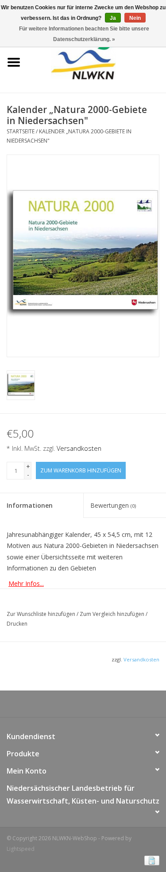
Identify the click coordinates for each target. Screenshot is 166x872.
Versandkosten (79, 448)
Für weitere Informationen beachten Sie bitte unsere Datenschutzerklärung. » (84, 34)
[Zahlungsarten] (150, 860)
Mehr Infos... (26, 583)
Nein (135, 18)
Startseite (21, 131)
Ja (113, 18)
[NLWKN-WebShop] (96, 61)
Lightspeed (21, 849)
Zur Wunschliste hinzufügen (42, 614)
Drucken (17, 623)
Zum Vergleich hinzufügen (113, 614)
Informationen (30, 505)
